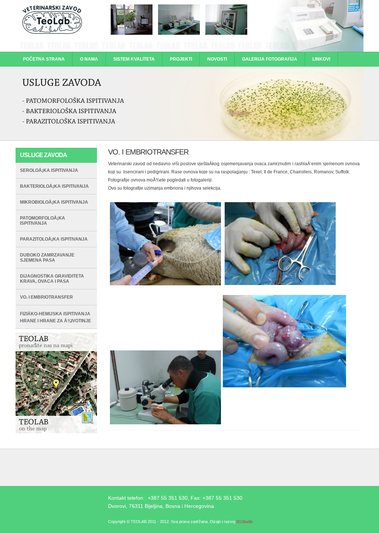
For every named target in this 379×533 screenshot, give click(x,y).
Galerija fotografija (269, 59)
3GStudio (244, 521)
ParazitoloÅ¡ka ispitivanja (54, 239)
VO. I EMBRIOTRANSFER (46, 297)
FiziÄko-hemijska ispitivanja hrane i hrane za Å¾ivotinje (55, 317)
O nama (89, 59)
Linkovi (321, 59)
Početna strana (44, 59)
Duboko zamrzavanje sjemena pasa (47, 257)
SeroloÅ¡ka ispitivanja (49, 170)
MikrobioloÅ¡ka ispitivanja (54, 202)
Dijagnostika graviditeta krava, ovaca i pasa (52, 279)
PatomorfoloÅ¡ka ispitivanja (42, 220)
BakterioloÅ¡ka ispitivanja (54, 186)
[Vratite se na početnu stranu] (189, 50)
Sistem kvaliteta (134, 59)
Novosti (217, 59)
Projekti (181, 59)
